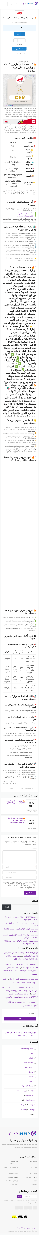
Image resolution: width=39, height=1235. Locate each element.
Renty (31, 1072)
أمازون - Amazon (32, 1180)
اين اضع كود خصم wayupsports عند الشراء (22, 1002)
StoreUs (30, 1077)
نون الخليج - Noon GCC (12, 1180)
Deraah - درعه (33, 1161)
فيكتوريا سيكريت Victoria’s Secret (11, 1169)
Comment (33, 848)
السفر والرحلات (30, 1095)
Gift (31, 1053)
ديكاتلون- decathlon (13, 1177)
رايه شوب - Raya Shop (31, 1177)
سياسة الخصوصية (32, 1203)
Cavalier (34, 1184)
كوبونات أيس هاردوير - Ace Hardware (31, 810)
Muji (31, 1058)
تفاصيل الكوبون (21, 53)
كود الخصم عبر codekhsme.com (25, 216)
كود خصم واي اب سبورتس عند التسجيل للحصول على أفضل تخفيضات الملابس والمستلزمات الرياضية (20, 990)
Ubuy (31, 1081)
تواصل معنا (20, 1228)
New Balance (28, 1063)
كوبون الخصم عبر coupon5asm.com (24, 215)
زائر (35, 1114)
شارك (11, 788)
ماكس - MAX (33, 1173)
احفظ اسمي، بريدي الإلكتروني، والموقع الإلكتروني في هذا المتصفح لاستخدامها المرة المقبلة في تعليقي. (19, 885)
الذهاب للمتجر (20, 49)
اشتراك (19, 1196)
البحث (35, 901)
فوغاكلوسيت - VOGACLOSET (14, 1162)
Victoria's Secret (27, 1086)
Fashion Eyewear (27, 1048)
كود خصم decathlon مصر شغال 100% (24, 979)
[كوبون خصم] (30, 4)
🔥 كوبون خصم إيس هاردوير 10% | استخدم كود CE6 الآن (16, 802)
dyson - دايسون (33, 1167)
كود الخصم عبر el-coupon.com (26, 213)
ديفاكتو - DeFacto (13, 1173)
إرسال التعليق (30, 893)
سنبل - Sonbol (14, 1184)
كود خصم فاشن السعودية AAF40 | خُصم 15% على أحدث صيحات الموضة (20, 970)
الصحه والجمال (30, 1100)
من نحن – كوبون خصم (30, 1228)
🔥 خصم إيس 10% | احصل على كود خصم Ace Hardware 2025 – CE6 (16, 820)
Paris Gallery (28, 1067)
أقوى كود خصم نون (30, 1005)
